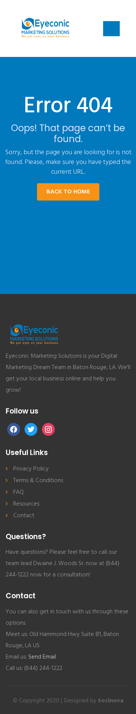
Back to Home (68, 192)
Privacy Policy (31, 469)
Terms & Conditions (38, 481)
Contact (23, 516)
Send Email (42, 657)
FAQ (18, 492)
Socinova (111, 701)
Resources (26, 504)
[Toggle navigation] (111, 28)
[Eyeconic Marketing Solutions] (45, 28)
